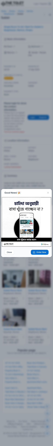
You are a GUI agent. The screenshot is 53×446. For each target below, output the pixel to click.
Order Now (41, 252)
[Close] (48, 193)
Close (9, 252)
